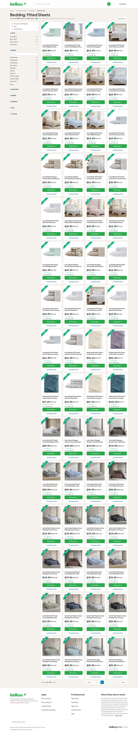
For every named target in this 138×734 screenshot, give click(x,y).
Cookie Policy (46, 706)
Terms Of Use (46, 698)
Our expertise (76, 710)
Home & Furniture (21, 10)
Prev (89, 682)
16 (118, 682)
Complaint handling (48, 710)
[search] (109, 4)
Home (12, 10)
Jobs (72, 714)
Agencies (74, 706)
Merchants (75, 698)
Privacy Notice (46, 702)
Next (123, 682)
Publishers (75, 702)
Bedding (31, 10)
